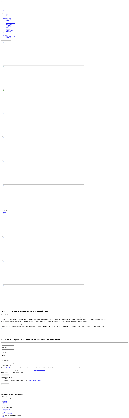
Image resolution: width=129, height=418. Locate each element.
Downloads (5, 405)
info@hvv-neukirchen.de (39, 370)
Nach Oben (3, 416)
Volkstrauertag (9, 27)
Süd (7, 17)
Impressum (8, 37)
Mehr (4, 212)
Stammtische (8, 25)
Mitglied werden (6, 403)
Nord (7, 15)
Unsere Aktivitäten (7, 18)
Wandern (8, 29)
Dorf (7, 14)
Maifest (7, 20)
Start (4, 10)
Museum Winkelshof (10, 23)
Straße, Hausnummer (6, 352)
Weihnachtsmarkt (9, 30)
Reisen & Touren (9, 24)
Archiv (4, 410)
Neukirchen (5, 13)
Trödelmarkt (8, 26)
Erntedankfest (9, 19)
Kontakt (5, 35)
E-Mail (3, 355)
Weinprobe (8, 31)
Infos (4, 34)
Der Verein (5, 12)
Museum (8, 21)
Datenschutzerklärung (10, 36)
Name (3, 350)
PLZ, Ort (4, 358)
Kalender (5, 32)
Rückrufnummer (5, 347)
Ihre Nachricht (5, 360)
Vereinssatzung (6, 409)
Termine (5, 402)
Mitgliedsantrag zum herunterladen (35, 380)
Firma (3, 344)
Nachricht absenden (5, 374)
